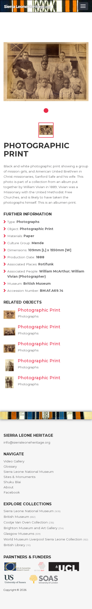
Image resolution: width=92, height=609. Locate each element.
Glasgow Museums (22, 533)
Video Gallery (14, 461)
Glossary (10, 466)
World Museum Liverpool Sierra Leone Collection (46, 539)
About (8, 487)
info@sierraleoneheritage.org (27, 442)
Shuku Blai (12, 482)
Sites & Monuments (19, 477)
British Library (17, 545)
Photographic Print (39, 310)
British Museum (20, 516)
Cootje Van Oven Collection (29, 522)
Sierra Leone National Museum (29, 471)
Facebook (12, 492)
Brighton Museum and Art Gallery (34, 528)
